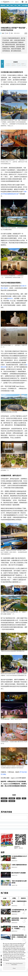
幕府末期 (12, 801)
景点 (24, 798)
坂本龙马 (10, 298)
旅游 (3, 33)
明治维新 (12, 798)
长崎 (18, 798)
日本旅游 (4, 801)
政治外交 (3, 5)
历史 (12, 33)
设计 (7, 33)
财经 (8, 5)
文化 (15, 5)
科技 (19, 5)
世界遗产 (4, 798)
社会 (12, 5)
